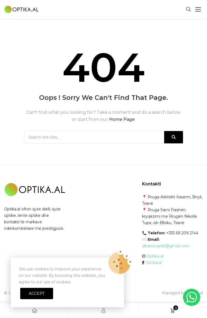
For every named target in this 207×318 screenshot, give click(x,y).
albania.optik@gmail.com (165, 245)
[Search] (173, 137)
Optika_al (155, 256)
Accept (36, 293)
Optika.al (154, 262)
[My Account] (103, 310)
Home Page (122, 119)
